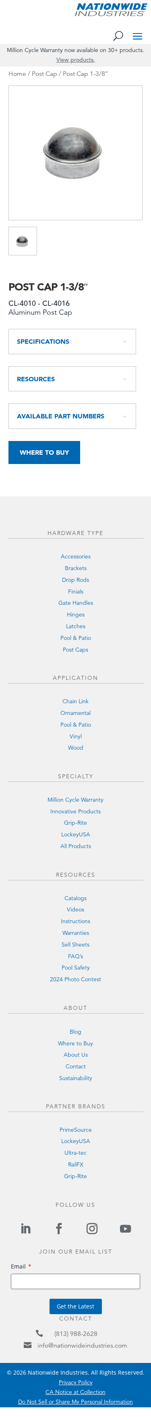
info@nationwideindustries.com (82, 1346)
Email (18, 1266)
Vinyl (76, 736)
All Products (75, 846)
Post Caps (75, 649)
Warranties (75, 932)
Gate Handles (75, 602)
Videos (75, 909)
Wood (75, 747)
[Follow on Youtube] (125, 1229)
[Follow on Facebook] (59, 1229)
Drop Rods (75, 579)
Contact (76, 1066)
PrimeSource (76, 1129)
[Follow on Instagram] (92, 1229)
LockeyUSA (75, 834)
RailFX (75, 1164)
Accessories (76, 556)
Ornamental (75, 713)
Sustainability (75, 1078)
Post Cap (44, 74)
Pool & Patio (75, 638)
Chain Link (75, 701)
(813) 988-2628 (75, 1334)
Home (17, 74)
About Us (76, 1054)
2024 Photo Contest (75, 979)
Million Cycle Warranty (75, 799)
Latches (75, 626)
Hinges (76, 614)
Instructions (75, 921)
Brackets (76, 568)
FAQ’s (75, 956)
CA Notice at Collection (75, 1392)
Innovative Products (75, 811)
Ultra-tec (75, 1152)
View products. (75, 59)
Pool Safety (76, 967)
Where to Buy (44, 452)
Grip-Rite (75, 822)
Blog (75, 1031)
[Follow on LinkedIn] (26, 1229)
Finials (75, 591)
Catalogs (75, 898)
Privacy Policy (76, 1382)
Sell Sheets (75, 944)
